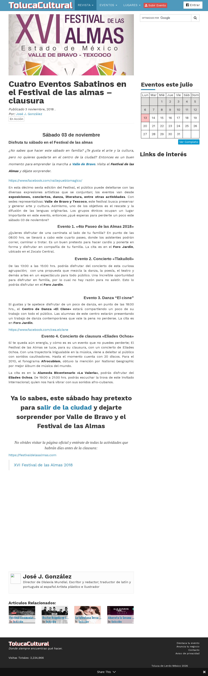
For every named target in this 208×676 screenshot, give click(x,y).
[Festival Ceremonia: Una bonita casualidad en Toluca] (22, 615)
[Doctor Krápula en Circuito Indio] (54, 615)
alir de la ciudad (66, 407)
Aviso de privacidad (187, 653)
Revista (84, 5)
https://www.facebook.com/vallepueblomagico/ (45, 180)
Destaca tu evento (188, 643)
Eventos (107, 5)
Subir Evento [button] (156, 5)
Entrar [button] (194, 5)
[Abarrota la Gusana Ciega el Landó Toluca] (120, 615)
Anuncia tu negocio (188, 646)
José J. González (47, 576)
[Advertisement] (169, 51)
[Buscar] (195, 18)
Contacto (193, 650)
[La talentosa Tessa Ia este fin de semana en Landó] (87, 615)
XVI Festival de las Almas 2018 (43, 464)
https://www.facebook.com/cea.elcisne (38, 330)
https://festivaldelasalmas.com (32, 455)
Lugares (131, 5)
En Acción (16, 118)
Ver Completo (188, 141)
